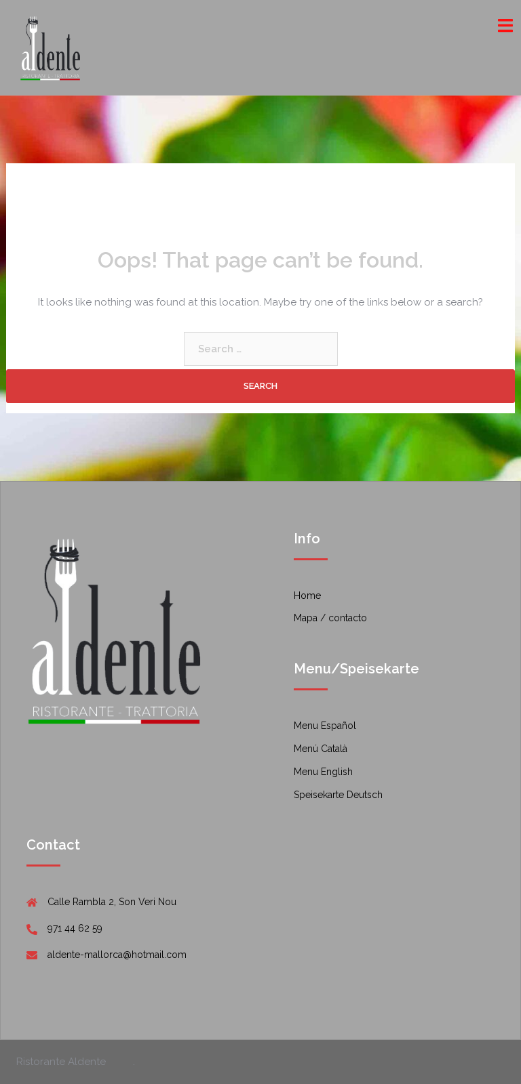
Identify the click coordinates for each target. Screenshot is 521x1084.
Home (307, 595)
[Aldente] (51, 47)
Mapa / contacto (330, 617)
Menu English (323, 771)
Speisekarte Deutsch (338, 794)
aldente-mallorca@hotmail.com (117, 954)
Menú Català (320, 748)
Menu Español (325, 725)
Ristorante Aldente (61, 1062)
